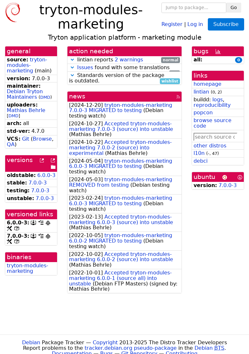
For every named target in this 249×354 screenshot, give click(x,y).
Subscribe (226, 24)
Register (172, 24)
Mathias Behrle (26, 110)
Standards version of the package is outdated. (123, 78)
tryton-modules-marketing (27, 65)
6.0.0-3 (46, 175)
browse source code (212, 123)
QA (11, 144)
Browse (42, 139)
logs (217, 99)
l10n (199, 153)
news (77, 96)
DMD (45, 97)
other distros (210, 146)
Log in (195, 24)
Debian (31, 342)
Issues (85, 67)
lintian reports (127, 60)
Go (234, 7)
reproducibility (212, 105)
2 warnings (129, 60)
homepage (207, 84)
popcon (203, 112)
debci (201, 161)
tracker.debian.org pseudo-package (131, 348)
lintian (201, 92)
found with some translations (127, 67)
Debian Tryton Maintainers (25, 94)
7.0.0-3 (38, 183)
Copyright (105, 342)
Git (25, 139)
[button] (72, 60)
